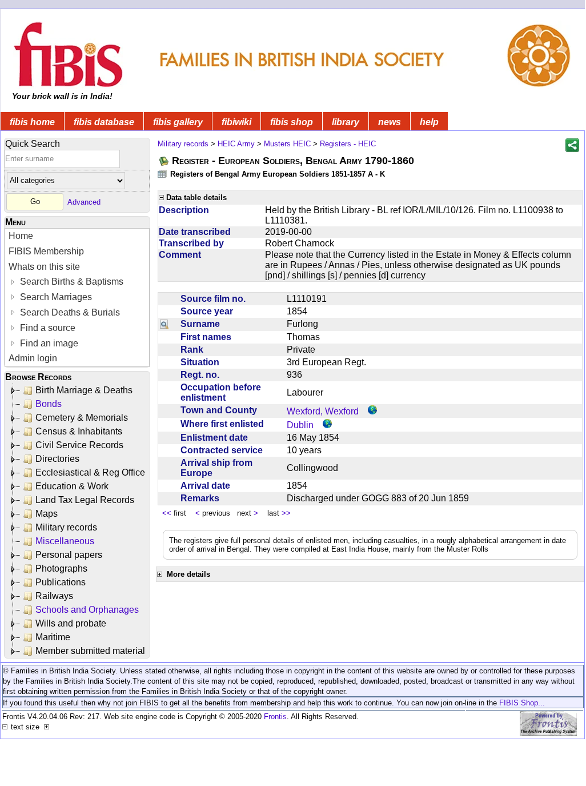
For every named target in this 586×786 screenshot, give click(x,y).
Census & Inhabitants (78, 431)
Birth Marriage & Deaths (84, 390)
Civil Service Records (79, 445)
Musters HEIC (287, 143)
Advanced (84, 201)
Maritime (52, 637)
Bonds (48, 404)
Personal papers (68, 555)
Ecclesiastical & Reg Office (90, 472)
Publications (60, 582)
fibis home (32, 122)
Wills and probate (70, 623)
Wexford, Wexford (323, 411)
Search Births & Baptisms (70, 281)
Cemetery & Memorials (81, 417)
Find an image (48, 343)
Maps (46, 513)
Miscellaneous (64, 541)
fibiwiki (236, 122)
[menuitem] (77, 236)
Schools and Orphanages (87, 610)
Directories (57, 459)
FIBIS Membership (46, 251)
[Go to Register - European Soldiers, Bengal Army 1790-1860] (164, 161)
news (389, 122)
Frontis (275, 716)
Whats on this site (44, 267)
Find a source (46, 328)
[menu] (77, 297)
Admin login (33, 358)
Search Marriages (55, 297)
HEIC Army (236, 143)
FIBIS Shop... (522, 703)
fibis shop (291, 122)
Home (21, 236)
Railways (54, 596)
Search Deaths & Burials (69, 312)
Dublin (300, 425)
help (429, 122)
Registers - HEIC (348, 143)
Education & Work (72, 486)
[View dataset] (163, 173)
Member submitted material (90, 651)
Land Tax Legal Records (84, 500)
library (345, 122)
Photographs (61, 568)
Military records (66, 527)
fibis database (104, 122)
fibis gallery (178, 122)
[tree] (78, 521)
